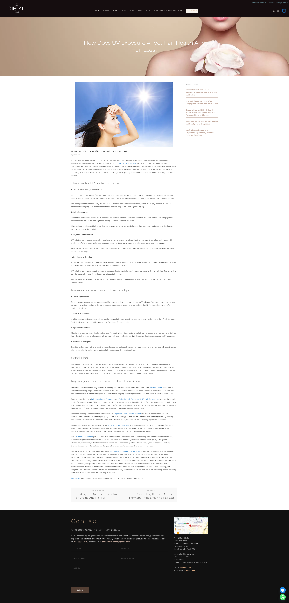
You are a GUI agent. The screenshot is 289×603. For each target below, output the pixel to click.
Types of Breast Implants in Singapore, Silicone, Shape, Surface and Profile (201, 92)
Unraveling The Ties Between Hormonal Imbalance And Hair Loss (152, 496)
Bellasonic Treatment (84, 437)
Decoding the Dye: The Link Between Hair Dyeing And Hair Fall (97, 496)
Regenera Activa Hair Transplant (127, 414)
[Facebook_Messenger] (283, 590)
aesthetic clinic (156, 388)
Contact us (75, 478)
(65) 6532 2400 (262, 3)
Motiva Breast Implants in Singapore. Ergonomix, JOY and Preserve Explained (199, 132)
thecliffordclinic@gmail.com (116, 542)
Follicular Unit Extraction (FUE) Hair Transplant (138, 399)
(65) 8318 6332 (283, 3)
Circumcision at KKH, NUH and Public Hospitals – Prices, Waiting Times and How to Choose (200, 112)
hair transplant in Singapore (103, 399)
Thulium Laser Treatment (118, 425)
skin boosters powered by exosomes (125, 451)
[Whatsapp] (283, 597)
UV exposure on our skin (126, 163)
